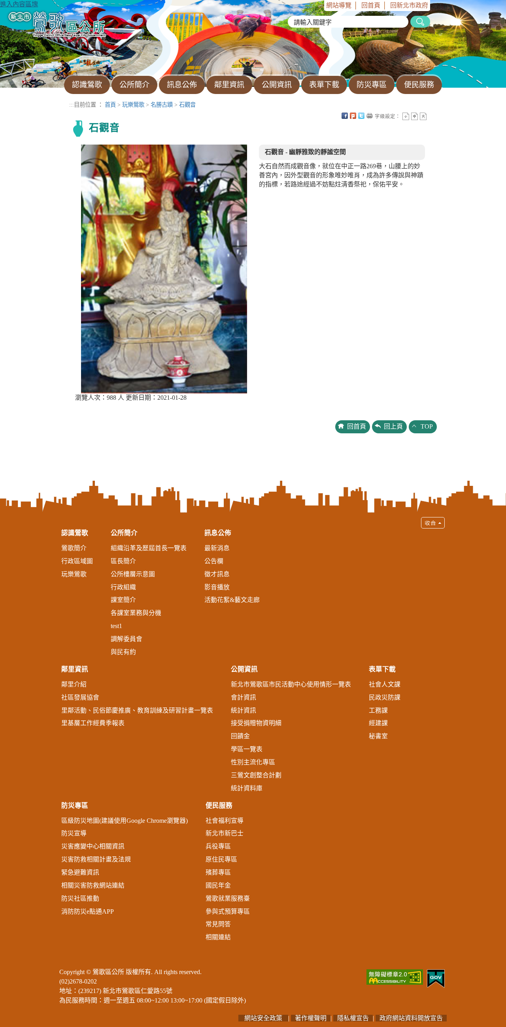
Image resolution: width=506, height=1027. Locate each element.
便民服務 (219, 805)
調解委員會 (126, 639)
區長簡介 (123, 561)
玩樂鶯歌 (133, 105)
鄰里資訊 (74, 669)
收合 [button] (433, 523)
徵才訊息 (217, 574)
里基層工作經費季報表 (93, 723)
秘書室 (378, 736)
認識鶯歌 (74, 533)
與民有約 (123, 652)
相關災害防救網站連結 (93, 885)
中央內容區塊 (432, 116)
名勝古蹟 (162, 105)
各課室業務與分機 (136, 612)
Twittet (361, 116)
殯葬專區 (218, 872)
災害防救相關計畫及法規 (96, 859)
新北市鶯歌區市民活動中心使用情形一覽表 (291, 684)
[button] (253, 733)
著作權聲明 (311, 1018)
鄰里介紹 (74, 684)
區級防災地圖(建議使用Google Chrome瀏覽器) (124, 820)
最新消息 (217, 548)
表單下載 (382, 669)
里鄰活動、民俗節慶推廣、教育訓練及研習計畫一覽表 (137, 710)
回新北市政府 (409, 5)
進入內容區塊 (19, 4)
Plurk (353, 116)
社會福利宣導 (225, 820)
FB (345, 116)
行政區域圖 (77, 561)
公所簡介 (124, 533)
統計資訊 (243, 710)
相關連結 (218, 937)
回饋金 (240, 736)
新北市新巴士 (225, 833)
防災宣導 (74, 833)
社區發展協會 (80, 697)
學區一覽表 (246, 749)
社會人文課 (384, 684)
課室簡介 (123, 599)
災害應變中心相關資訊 (93, 846)
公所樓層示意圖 (133, 574)
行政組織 (123, 587)
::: (321, 5)
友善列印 (369, 116)
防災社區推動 (80, 898)
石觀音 (187, 105)
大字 (423, 116)
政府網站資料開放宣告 (411, 1018)
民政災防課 (384, 697)
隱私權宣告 (353, 1018)
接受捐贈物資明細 (256, 723)
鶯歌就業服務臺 (228, 898)
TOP (427, 426)
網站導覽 (338, 5)
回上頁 (393, 426)
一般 (414, 116)
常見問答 (218, 924)
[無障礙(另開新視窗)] (394, 976)
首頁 (110, 105)
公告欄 (213, 561)
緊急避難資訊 (80, 872)
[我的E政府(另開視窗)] (436, 977)
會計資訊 (243, 697)
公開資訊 (244, 669)
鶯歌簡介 (74, 548)
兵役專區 (218, 846)
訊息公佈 (217, 533)
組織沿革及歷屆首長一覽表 (149, 548)
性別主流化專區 (253, 762)
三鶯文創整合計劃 (256, 775)
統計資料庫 (246, 788)
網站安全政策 (263, 1018)
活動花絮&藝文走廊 (232, 599)
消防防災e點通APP (87, 911)
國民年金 (218, 885)
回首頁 (370, 5)
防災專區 (74, 805)
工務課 (378, 710)
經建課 (378, 723)
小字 (405, 116)
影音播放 (217, 587)
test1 (116, 626)
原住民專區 (221, 859)
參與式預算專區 (228, 911)
